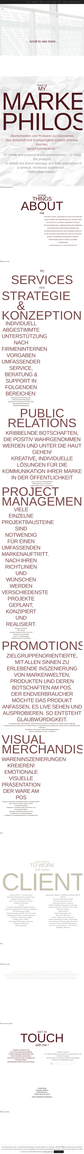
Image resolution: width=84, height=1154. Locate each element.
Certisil (21, 905)
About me (42, 2)
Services (48, 2)
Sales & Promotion (46, 974)
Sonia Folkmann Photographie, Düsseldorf (63, 921)
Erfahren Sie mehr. (48, 1151)
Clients (54, 2)
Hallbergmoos (72, 923)
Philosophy (34, 2)
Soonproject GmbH (25, 917)
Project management (19, 974)
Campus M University (21, 903)
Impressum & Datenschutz (75, 2)
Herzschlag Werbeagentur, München (21, 921)
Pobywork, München (63, 915)
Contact (65, 2)
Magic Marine (63, 911)
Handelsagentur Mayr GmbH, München (21, 915)
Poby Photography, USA (63, 913)
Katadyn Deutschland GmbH (63, 899)
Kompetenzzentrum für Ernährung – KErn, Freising (63, 907)
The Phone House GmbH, (58, 923)
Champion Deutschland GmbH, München (21, 907)
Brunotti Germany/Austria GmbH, (19, 897)
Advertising (68, 978)
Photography (69, 974)
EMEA (26, 919)
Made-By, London (63, 909)
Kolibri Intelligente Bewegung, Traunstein (63, 905)
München (29, 901)
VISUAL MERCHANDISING (45, 978)
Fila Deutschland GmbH (21, 911)
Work (59, 2)
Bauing (20, 901)
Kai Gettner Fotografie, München (63, 901)
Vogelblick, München (63, 927)
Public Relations (18, 978)
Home (28, 2)
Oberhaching (72, 919)
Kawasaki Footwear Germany (63, 903)
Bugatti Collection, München (21, 899)
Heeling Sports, (18, 919)
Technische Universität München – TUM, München (63, 925)
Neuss (33, 897)
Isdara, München (21, 925)
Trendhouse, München (21, 923)
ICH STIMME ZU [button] (59, 1151)
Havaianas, (14, 917)
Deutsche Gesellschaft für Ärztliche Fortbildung (21, 909)
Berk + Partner (14, 901)
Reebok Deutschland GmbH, (58, 919)
